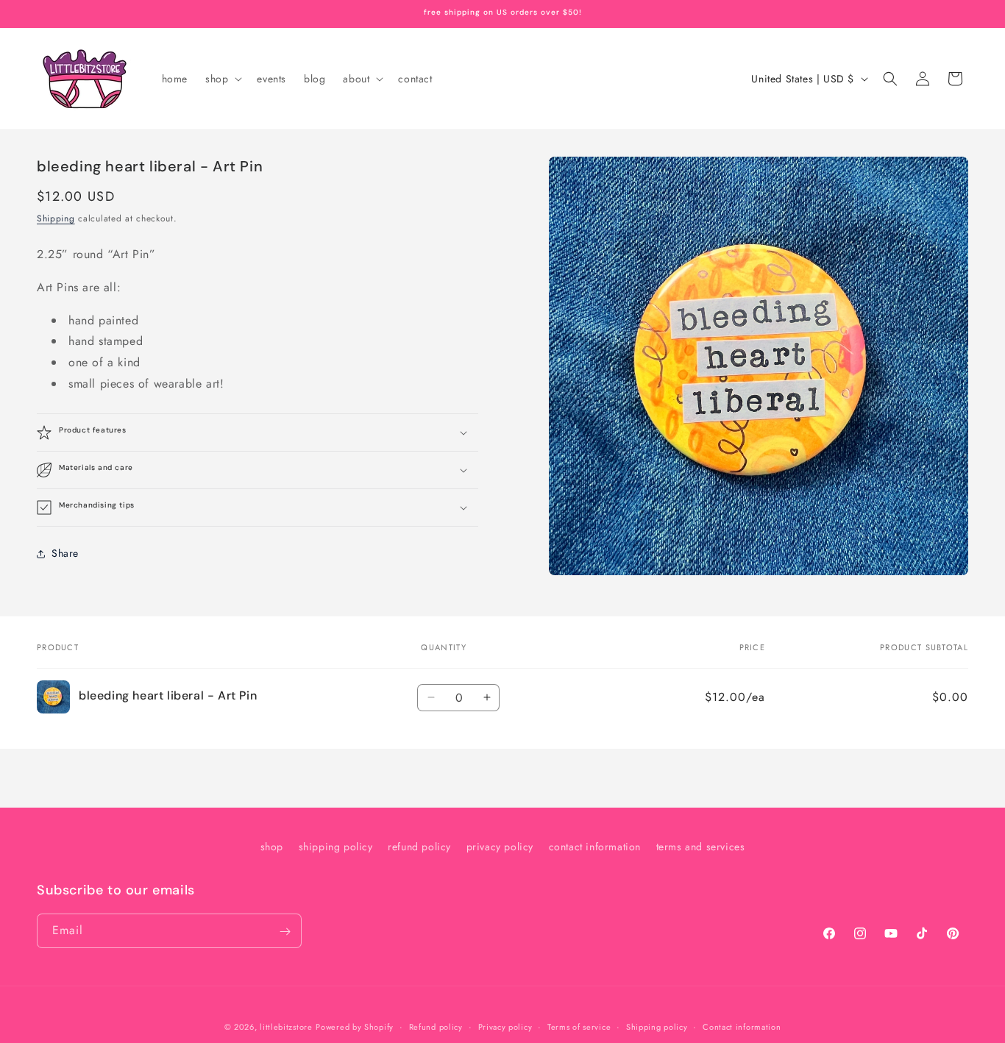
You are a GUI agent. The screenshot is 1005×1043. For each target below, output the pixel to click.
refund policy (419, 846)
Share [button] (65, 554)
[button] (222, 78)
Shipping (56, 218)
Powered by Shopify (355, 1027)
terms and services (700, 846)
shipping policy (336, 846)
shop (271, 846)
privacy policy (499, 846)
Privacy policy (505, 1026)
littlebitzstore (286, 1027)
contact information (595, 846)
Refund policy (436, 1026)
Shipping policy (657, 1026)
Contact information (742, 1026)
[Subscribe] (285, 931)
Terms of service (579, 1026)
